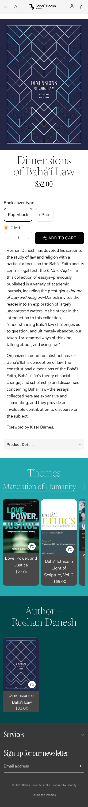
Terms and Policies (44, 795)
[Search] (15, 7)
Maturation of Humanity (39, 487)
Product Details (20, 444)
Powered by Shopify (64, 785)
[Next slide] (76, 542)
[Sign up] (79, 766)
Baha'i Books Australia (36, 785)
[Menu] (5, 7)
